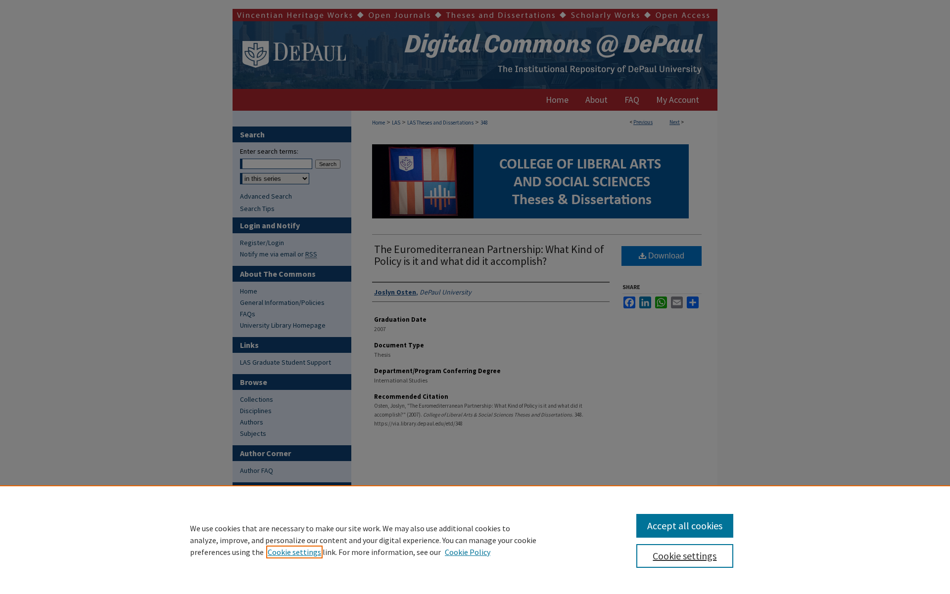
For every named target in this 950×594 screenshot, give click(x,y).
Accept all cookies (684, 525)
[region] (475, 539)
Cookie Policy (467, 552)
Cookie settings (294, 552)
